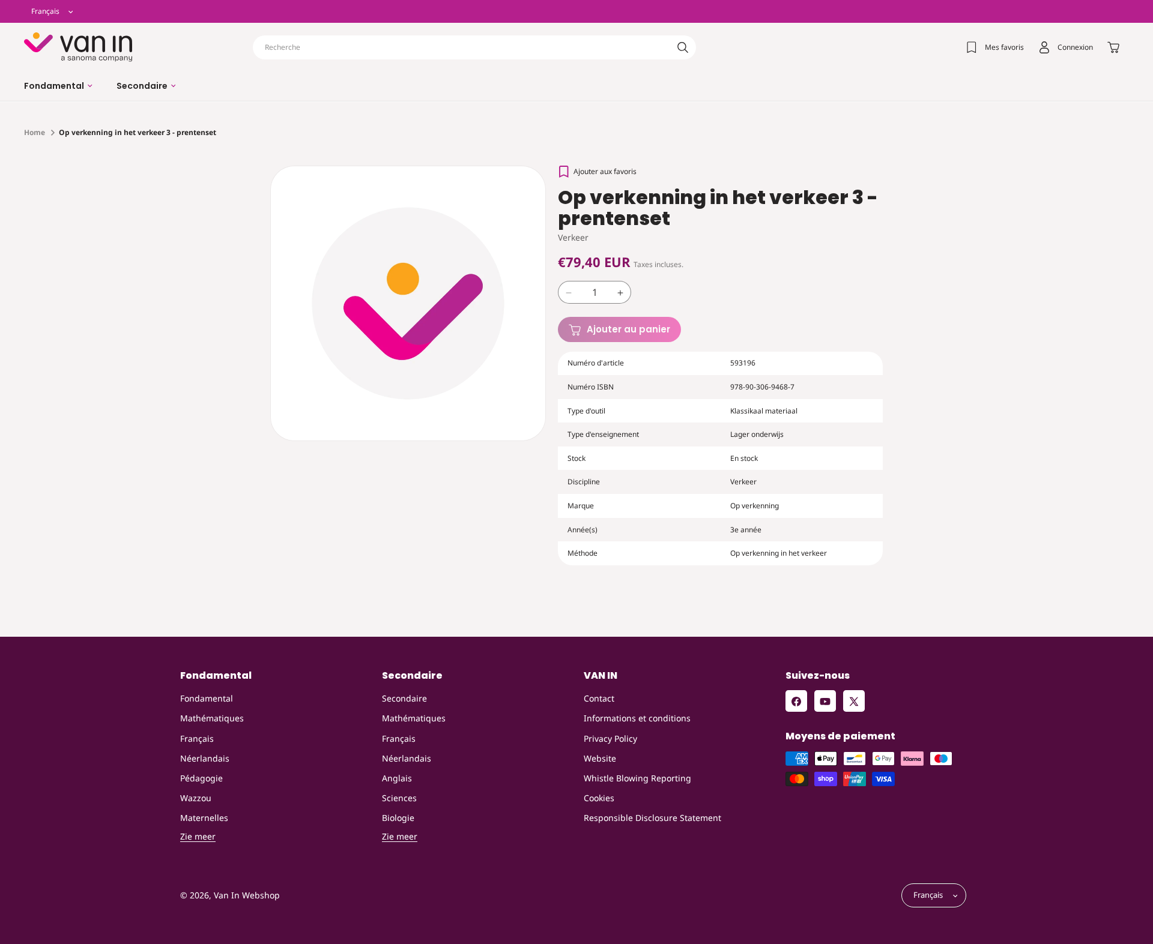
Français (197, 738)
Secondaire (404, 699)
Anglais (397, 778)
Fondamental (206, 699)
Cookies (599, 798)
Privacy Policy (610, 738)
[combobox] (474, 47)
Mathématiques (212, 718)
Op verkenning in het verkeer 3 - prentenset (137, 132)
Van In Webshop (247, 895)
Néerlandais (204, 758)
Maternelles (204, 818)
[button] (58, 85)
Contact (599, 699)
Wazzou (195, 798)
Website (600, 758)
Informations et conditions (637, 718)
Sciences (399, 798)
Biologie (398, 818)
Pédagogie (201, 778)
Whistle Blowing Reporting (637, 778)
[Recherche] (683, 47)
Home (34, 132)
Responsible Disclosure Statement (652, 818)
